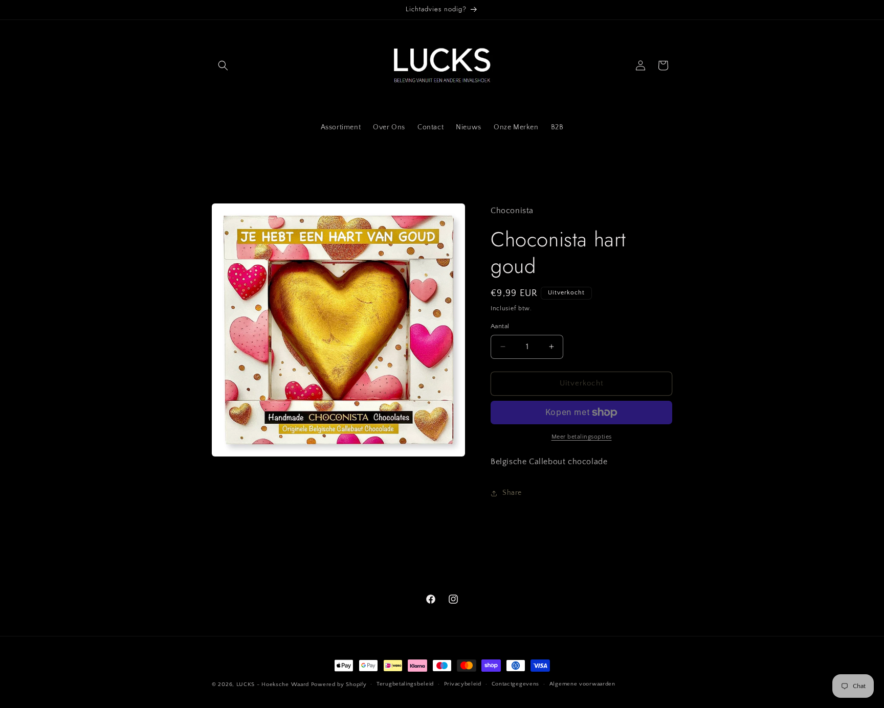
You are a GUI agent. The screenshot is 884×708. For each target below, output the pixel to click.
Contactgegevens (516, 684)
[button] (223, 65)
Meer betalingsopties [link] (581, 436)
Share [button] (512, 493)
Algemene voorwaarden (582, 684)
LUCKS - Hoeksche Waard (272, 684)
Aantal (500, 326)
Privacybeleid (462, 684)
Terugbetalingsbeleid (405, 684)
